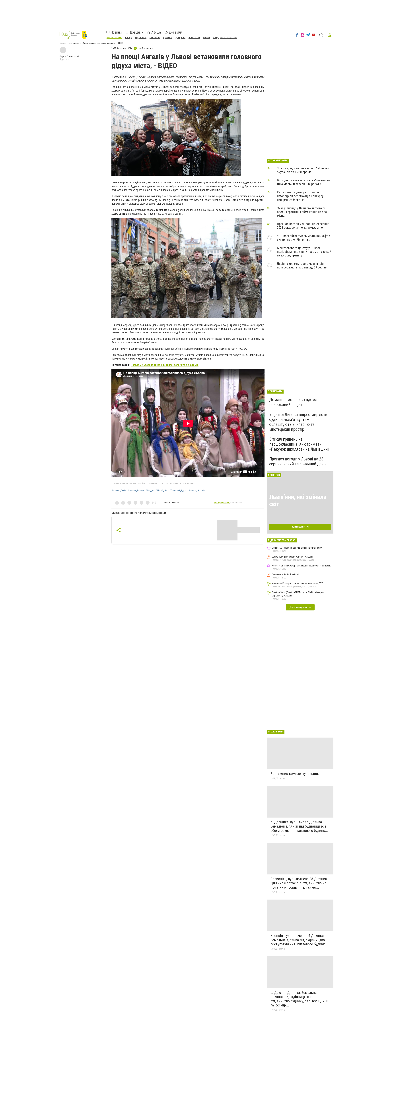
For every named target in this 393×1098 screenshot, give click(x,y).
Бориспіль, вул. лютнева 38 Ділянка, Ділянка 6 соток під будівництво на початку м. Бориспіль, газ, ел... (298, 883)
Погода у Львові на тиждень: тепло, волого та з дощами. (164, 364)
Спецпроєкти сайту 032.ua (225, 37)
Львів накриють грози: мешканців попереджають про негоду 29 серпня (302, 265)
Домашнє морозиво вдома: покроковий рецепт (293, 402)
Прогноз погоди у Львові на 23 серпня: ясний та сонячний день (297, 461)
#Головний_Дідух (178, 490)
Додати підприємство (300, 607)
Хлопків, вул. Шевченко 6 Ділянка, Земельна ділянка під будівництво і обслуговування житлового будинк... (299, 940)
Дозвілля (176, 32)
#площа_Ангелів (197, 490)
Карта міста (155, 37)
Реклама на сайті (114, 37)
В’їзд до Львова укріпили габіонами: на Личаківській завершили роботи (303, 182)
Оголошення (194, 37)
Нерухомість (140, 37)
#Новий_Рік (161, 490)
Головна (63, 43)
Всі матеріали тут (300, 526)
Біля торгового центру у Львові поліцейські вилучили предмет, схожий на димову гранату (304, 251)
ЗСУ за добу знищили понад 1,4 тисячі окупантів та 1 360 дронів (303, 170)
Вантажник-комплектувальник (294, 774)
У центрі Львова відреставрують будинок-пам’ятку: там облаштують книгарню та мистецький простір (298, 422)
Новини (116, 32)
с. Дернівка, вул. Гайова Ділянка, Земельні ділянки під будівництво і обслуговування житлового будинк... (299, 826)
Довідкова (180, 37)
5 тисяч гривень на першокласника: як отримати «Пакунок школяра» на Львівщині (299, 444)
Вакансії (206, 37)
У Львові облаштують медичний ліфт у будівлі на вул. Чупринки (303, 237)
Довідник (136, 32)
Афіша (156, 32)
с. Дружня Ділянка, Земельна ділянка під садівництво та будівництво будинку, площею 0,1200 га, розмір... (299, 999)
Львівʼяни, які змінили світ (297, 500)
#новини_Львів (118, 490)
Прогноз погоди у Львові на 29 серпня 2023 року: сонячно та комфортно (303, 225)
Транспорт (167, 37)
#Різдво (150, 490)
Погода (128, 37)
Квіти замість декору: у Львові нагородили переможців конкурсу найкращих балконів (300, 196)
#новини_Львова (136, 490)
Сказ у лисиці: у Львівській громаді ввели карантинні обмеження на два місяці (302, 211)
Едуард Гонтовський (69, 56)
